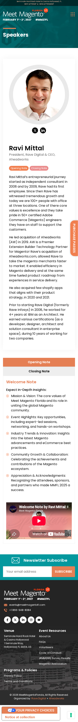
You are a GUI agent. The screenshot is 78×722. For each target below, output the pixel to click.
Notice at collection (20, 717)
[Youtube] (39, 619)
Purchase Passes (74, 238)
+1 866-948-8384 (20, 610)
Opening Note (19, 168)
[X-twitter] (15, 619)
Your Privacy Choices (35, 710)
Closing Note (39, 168)
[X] (35, 130)
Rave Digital (38, 698)
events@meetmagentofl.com (27, 605)
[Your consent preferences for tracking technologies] (71, 715)
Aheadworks (56, 698)
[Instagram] (31, 619)
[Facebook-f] (7, 619)
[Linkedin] (43, 130)
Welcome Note (21, 382)
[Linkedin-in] (23, 619)
